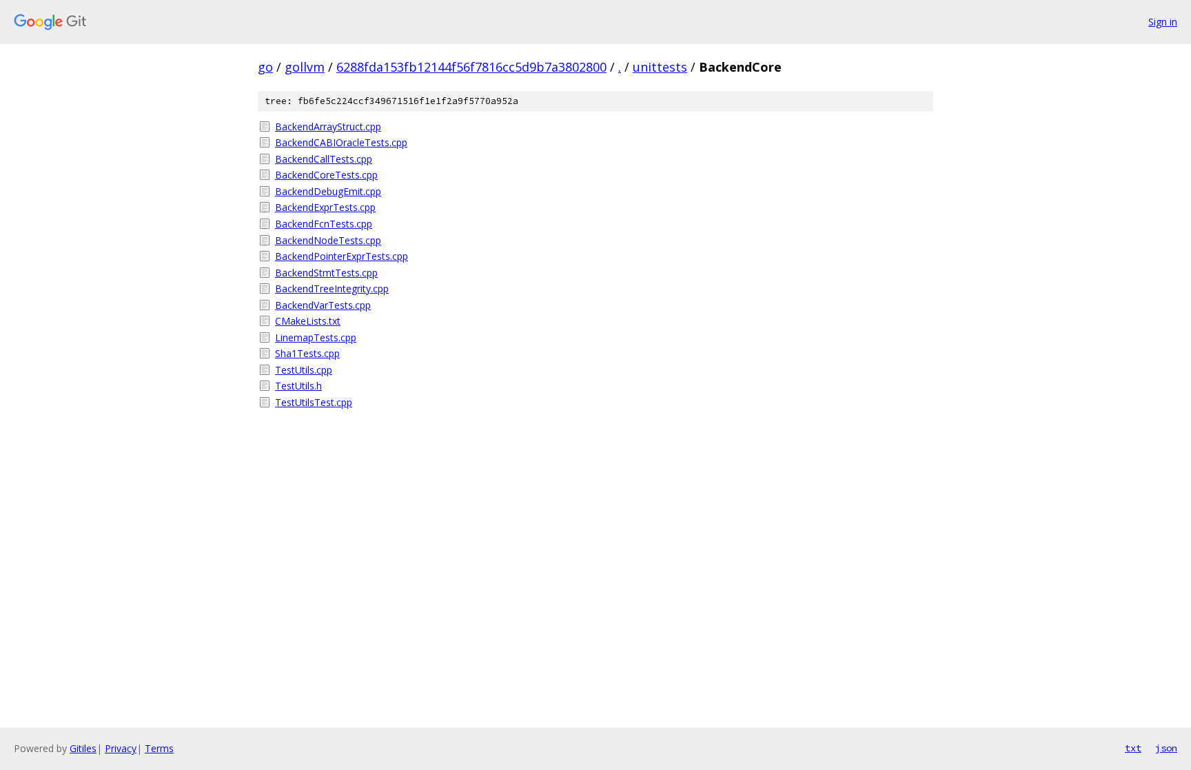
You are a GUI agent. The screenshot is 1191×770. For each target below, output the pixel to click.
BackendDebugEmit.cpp (328, 191)
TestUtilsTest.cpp (313, 402)
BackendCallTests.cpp (323, 158)
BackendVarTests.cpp (323, 305)
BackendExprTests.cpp (325, 207)
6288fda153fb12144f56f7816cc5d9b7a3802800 (471, 67)
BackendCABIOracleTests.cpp (341, 142)
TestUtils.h (298, 385)
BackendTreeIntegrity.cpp (332, 288)
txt (1133, 748)
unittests (660, 67)
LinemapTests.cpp (315, 337)
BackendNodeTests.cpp (328, 240)
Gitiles (83, 748)
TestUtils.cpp (303, 369)
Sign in (1162, 21)
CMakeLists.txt (307, 320)
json (1166, 748)
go (265, 67)
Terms (159, 748)
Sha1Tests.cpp (307, 353)
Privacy (120, 748)
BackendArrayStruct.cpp (328, 126)
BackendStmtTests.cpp (326, 272)
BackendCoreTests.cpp (326, 174)
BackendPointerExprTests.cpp (341, 256)
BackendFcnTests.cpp (323, 223)
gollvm (305, 67)
